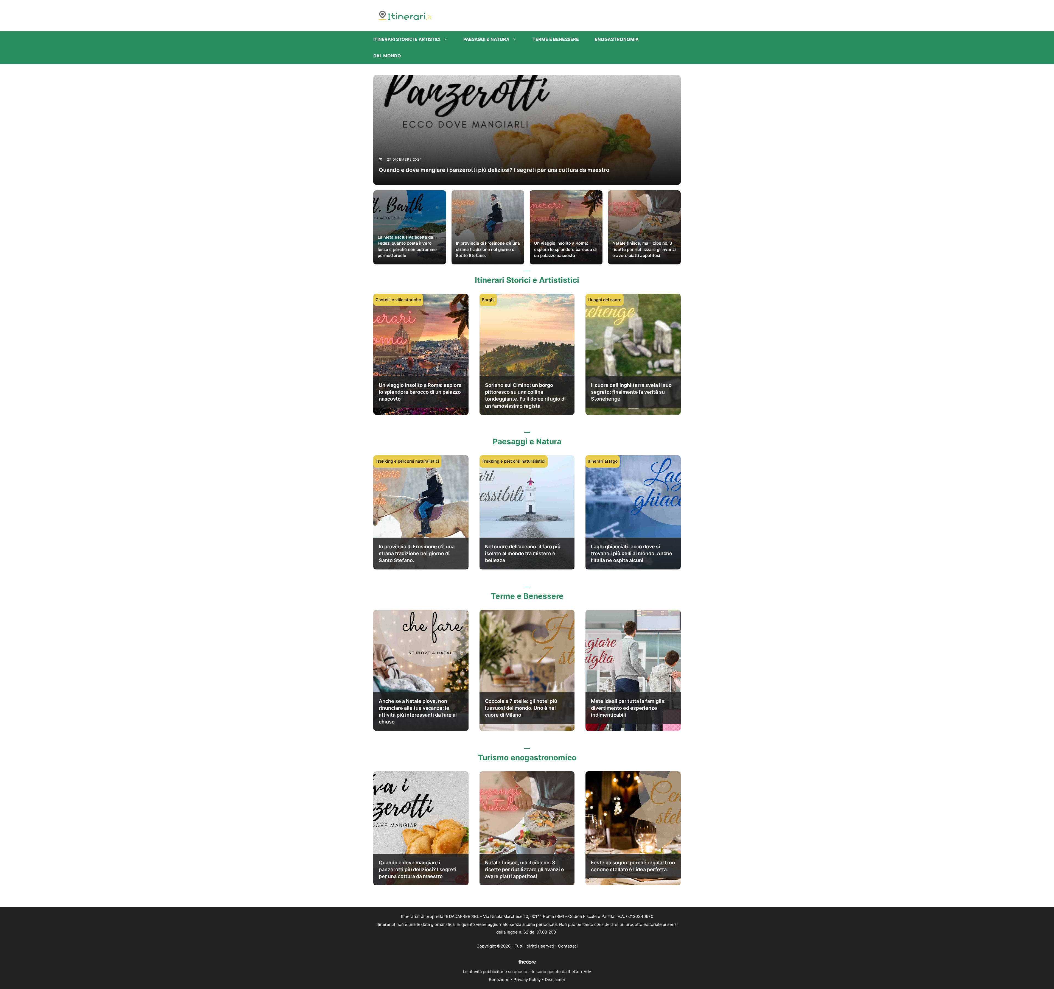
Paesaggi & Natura (486, 39)
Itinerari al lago (603, 461)
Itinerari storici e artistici (406, 39)
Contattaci (568, 946)
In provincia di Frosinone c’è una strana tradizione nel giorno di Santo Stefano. (417, 553)
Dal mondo (387, 55)
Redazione (499, 979)
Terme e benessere (555, 39)
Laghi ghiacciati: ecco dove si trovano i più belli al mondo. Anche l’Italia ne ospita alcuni (631, 553)
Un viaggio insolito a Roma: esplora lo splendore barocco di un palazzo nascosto (420, 392)
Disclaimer (555, 979)
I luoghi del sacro (604, 299)
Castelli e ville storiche (398, 299)
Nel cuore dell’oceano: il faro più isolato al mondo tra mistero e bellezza (522, 553)
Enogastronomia (617, 39)
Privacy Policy (527, 979)
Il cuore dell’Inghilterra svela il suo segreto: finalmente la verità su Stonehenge (631, 392)
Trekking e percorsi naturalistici (407, 461)
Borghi (488, 299)
